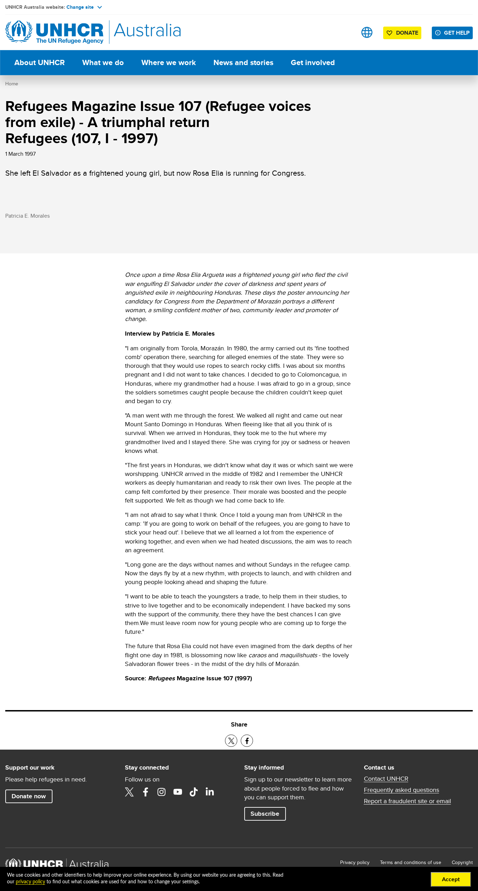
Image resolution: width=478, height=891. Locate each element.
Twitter (129, 792)
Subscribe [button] (265, 813)
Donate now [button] (29, 796)
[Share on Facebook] (247, 741)
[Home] (54, 32)
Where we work (168, 62)
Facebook (145, 792)
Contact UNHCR (386, 779)
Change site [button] (80, 6)
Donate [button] (407, 33)
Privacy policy (355, 862)
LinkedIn (210, 792)
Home (11, 83)
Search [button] (345, 32)
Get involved (313, 62)
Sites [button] (367, 32)
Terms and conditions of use (410, 862)
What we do (103, 62)
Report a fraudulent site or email (407, 801)
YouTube (177, 792)
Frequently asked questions (401, 790)
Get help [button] (457, 33)
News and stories (243, 62)
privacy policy (30, 881)
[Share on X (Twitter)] (231, 741)
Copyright (462, 862)
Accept (451, 879)
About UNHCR (39, 62)
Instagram (161, 792)
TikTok (193, 792)
